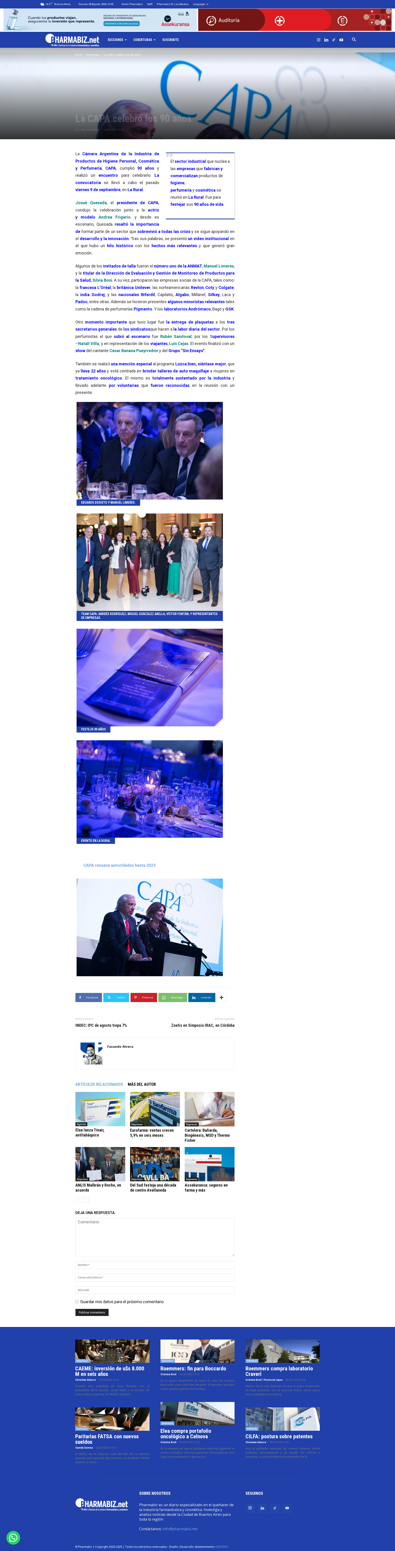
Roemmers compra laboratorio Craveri (279, 1371)
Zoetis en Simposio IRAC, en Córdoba (203, 1025)
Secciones (115, 40)
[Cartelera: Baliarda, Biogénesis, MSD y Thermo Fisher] (210, 1109)
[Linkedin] (326, 40)
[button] (353, 40)
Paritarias (82, 1428)
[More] (221, 997)
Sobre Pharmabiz (132, 4)
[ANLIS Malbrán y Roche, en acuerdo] (100, 1164)
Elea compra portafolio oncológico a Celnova (185, 1434)
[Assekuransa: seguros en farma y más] (210, 1164)
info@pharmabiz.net (180, 1528)
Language (199, 4)
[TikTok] (333, 40)
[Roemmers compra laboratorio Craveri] (283, 1351)
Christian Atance (85, 1379)
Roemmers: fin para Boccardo (193, 1368)
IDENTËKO (221, 1547)
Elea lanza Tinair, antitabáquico (89, 1132)
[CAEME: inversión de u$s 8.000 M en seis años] (112, 1351)
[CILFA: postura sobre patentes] (283, 1419)
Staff (149, 4)
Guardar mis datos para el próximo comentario (122, 1301)
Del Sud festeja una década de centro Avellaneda (153, 1188)
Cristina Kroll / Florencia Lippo (264, 1379)
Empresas (93, 55)
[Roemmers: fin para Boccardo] (197, 1351)
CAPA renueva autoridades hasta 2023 (119, 865)
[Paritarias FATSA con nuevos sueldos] (112, 1419)
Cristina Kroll (168, 1374)
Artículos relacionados (99, 1084)
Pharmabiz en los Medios (173, 4)
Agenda (81, 1124)
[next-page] (85, 1200)
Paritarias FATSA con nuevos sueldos (107, 1439)
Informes (252, 1360)
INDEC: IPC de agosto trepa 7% (101, 1025)
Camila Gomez (84, 1447)
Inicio (78, 55)
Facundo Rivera (90, 129)
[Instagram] (318, 40)
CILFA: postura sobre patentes (279, 1436)
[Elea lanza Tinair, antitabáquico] (100, 1109)
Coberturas (142, 40)
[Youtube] (341, 40)
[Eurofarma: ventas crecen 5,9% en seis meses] (155, 1109)
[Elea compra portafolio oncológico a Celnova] (197, 1413)
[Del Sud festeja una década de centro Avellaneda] (155, 1164)
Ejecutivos (167, 1360)
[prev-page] (78, 1200)
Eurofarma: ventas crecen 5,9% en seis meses (152, 1133)
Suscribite (170, 40)
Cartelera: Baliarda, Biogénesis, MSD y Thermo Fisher (207, 1135)
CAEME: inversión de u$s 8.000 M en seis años (109, 1371)
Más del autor (142, 1084)
